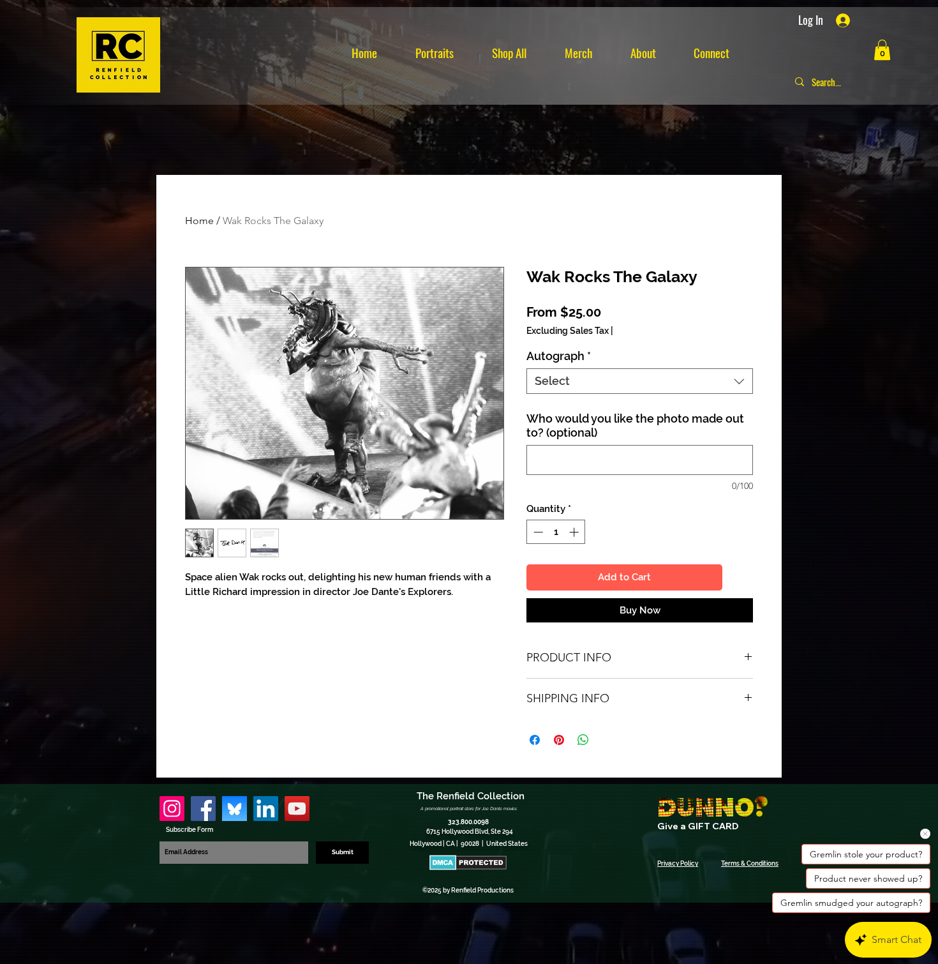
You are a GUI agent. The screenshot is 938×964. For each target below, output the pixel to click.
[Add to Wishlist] (740, 577)
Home (199, 221)
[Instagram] (172, 808)
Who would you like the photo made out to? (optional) (635, 425)
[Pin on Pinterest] (559, 740)
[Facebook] (203, 808)
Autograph (558, 356)
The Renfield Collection (471, 796)
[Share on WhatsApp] (583, 740)
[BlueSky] (234, 808)
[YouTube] (297, 808)
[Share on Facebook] (534, 740)
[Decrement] (537, 532)
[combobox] (639, 381)
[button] (882, 50)
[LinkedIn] (265, 808)
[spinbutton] (556, 532)
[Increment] (575, 532)
